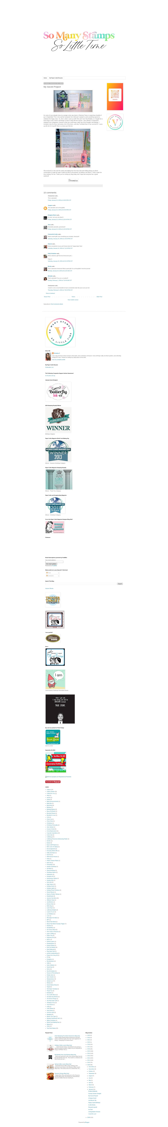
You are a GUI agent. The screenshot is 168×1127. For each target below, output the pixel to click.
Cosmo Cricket (51, 829)
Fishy (48, 858)
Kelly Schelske (52, 253)
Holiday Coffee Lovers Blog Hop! (63, 1045)
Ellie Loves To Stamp (52, 846)
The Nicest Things (51, 998)
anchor (48, 797)
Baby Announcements (52, 801)
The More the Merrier (52, 996)
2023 (88, 1035)
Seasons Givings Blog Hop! (62, 1073)
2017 (88, 1046)
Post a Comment (50, 293)
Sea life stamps (51, 971)
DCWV (48, 841)
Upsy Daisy (50, 1010)
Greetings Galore (51, 872)
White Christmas (51, 1020)
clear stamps (50, 827)
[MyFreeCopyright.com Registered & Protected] (58, 776)
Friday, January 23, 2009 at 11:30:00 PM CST (60, 229)
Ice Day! (90, 1109)
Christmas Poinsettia (52, 825)
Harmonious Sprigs (52, 878)
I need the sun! (92, 1114)
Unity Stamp (50, 1008)
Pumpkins (49, 959)
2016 (88, 1049)
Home (45, 78)
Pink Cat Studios (51, 947)
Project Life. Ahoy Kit (52, 955)
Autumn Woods (49, 588)
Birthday (49, 807)
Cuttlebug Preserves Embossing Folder (57, 839)
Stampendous (50, 979)
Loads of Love (50, 912)
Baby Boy (49, 803)
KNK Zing (49, 906)
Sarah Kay (49, 967)
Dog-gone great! (92, 1107)
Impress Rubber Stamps (53, 894)
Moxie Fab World (51, 921)
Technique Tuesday (52, 989)
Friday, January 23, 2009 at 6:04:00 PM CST (59, 210)
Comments (51, 576)
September (92, 1073)
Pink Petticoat (50, 949)
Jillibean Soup (50, 900)
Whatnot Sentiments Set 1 (53, 1018)
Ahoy (48, 795)
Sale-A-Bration (51, 965)
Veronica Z (57, 353)
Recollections (50, 961)
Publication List (49, 367)
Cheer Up (49, 819)
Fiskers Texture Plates (52, 860)
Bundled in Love (51, 815)
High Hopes (50, 884)
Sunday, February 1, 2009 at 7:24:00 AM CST (60, 280)
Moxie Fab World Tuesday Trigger (56, 923)
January (91, 1089)
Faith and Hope (51, 852)
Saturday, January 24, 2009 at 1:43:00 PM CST (60, 238)
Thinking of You (51, 1002)
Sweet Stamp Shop (52, 985)
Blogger (87, 1122)
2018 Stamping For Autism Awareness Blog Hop (67, 1036)
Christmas (49, 823)
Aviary (48, 799)
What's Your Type (51, 1016)
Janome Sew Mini (51, 898)
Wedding (49, 1014)
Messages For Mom (52, 917)
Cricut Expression (51, 831)
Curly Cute (49, 835)
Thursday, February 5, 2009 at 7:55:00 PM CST (60, 290)
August (91, 1076)
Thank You (49, 990)
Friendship (49, 864)
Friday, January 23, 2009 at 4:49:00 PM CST (59, 200)
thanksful (49, 992)
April (90, 1082)
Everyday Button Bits (52, 850)
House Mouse (50, 892)
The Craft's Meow (51, 994)
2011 (88, 1060)
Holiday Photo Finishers (53, 890)
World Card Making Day (53, 1022)
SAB (48, 963)
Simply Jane (50, 975)
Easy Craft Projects (52, 845)
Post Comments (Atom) (57, 304)
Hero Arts (49, 882)
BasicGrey (49, 805)
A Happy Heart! (92, 1098)
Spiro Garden (50, 977)
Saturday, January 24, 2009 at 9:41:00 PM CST (60, 261)
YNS (48, 1026)
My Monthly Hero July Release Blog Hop (65, 1054)
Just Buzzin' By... (92, 1100)
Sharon (50, 244)
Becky (50, 266)
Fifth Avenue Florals (52, 856)
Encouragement (51, 848)
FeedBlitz (54, 565)
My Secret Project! (93, 1096)
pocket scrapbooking (52, 953)
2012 (88, 1058)
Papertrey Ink (50, 937)
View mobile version (73, 300)
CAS (48, 817)
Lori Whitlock (50, 914)
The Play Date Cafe (52, 1000)
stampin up (50, 981)
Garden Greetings (51, 866)
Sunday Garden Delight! (94, 1093)
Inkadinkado (50, 896)
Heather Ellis (50, 880)
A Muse (49, 789)
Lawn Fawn (50, 908)
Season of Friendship (52, 973)
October (91, 1071)
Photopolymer (50, 943)
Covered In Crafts (53, 234)
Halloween (49, 874)
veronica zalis (50, 1012)
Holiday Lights (50, 888)
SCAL (48, 969)
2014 (88, 1053)
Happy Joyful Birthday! (94, 1102)
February (91, 1087)
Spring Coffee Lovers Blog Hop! (63, 1064)
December (91, 1066)
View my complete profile (58, 359)
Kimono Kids (50, 904)
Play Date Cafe (51, 951)
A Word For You (51, 793)
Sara (49, 224)
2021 (88, 1040)
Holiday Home (50, 886)
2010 (88, 1062)
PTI (48, 957)
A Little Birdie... (92, 1105)
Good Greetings (51, 870)
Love (48, 916)
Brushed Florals (51, 813)
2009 (88, 1064)
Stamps (49, 983)
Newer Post (47, 296)
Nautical (49, 925)
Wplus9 (49, 1024)
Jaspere (50, 205)
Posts (49, 573)
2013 (88, 1055)
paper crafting (50, 933)
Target (48, 987)
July (90, 1078)
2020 (88, 1042)
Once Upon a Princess (53, 931)
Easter (48, 843)
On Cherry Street (51, 929)
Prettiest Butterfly (92, 1091)
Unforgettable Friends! (94, 1111)
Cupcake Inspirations (52, 833)
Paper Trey (50, 935)
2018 (88, 1044)
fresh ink (49, 862)
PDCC (48, 939)
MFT (48, 919)
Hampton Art (50, 876)
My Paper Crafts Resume (56, 78)
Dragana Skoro (52, 215)
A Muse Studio (50, 791)
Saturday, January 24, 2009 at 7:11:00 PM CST (60, 248)
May (90, 1080)
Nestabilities (50, 927)
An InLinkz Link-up (50, 375)
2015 (88, 1051)
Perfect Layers (50, 941)
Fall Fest (49, 854)
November (91, 1069)
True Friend (50, 1004)
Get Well (49, 868)
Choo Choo (50, 821)
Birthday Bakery (51, 809)
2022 (88, 1037)
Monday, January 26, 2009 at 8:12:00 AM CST (60, 271)
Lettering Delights (51, 910)
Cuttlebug (49, 837)
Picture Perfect (50, 945)
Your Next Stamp (51, 1028)
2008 (88, 1117)
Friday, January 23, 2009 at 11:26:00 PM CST (60, 219)
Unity (48, 1006)
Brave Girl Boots (51, 811)
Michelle (50, 276)
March (90, 1085)
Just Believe (50, 902)
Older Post (99, 296)
